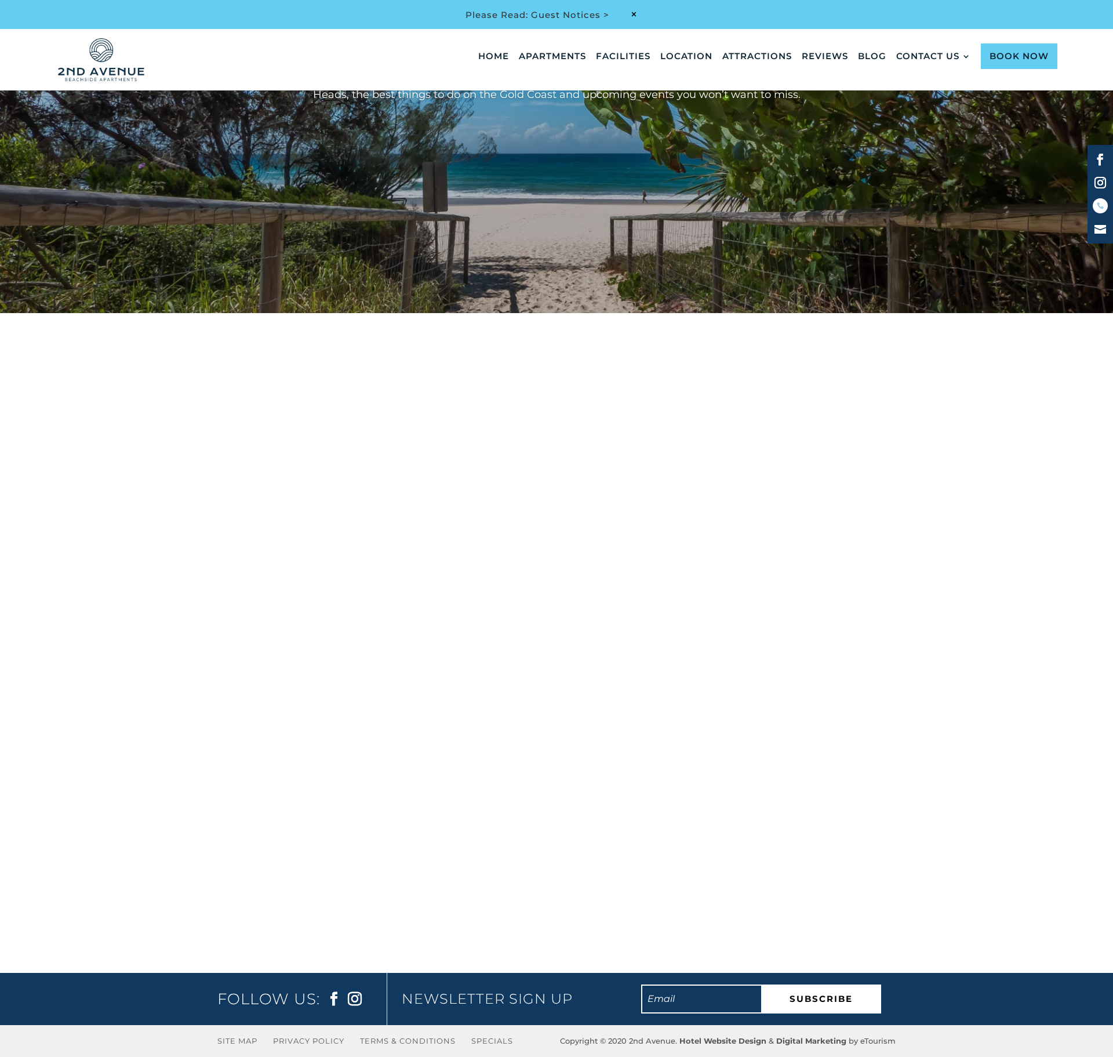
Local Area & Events (328, 835)
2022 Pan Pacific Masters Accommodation (365, 814)
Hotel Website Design (722, 1040)
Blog (872, 56)
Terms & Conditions (408, 1040)
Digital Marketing (811, 1040)
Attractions (757, 56)
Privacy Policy (308, 1040)
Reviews (825, 56)
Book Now (1019, 55)
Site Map (237, 1040)
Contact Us (927, 56)
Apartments (552, 56)
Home (493, 56)
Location (686, 56)
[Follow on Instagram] (1100, 182)
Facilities (623, 56)
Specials (492, 1040)
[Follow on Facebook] (1100, 159)
